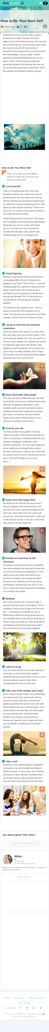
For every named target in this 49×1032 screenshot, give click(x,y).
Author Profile (24, 877)
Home (7, 998)
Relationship (9, 27)
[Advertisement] (24, 98)
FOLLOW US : (11, 1008)
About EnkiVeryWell (36, 998)
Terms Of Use (19, 998)
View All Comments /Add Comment (24, 843)
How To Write (24, 1003)
